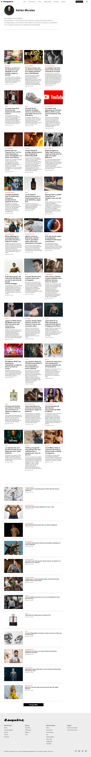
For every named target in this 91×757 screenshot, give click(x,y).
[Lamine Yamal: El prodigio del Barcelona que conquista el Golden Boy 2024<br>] (33, 139)
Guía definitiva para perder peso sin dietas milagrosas (41, 525)
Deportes (63, 1)
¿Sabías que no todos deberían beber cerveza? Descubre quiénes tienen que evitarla (42, 579)
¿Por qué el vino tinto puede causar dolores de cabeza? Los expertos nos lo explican (43, 561)
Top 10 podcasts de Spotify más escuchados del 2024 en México (52, 408)
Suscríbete (79, 1)
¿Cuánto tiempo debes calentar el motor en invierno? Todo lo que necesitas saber (33, 323)
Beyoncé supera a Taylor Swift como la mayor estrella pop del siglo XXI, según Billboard (53, 153)
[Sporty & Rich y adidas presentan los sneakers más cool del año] (53, 184)
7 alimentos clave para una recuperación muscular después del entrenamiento (53, 364)
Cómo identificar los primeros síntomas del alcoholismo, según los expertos (33, 408)
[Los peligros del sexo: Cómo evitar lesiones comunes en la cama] (53, 57)
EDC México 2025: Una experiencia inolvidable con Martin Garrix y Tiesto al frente (13, 365)
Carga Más (33, 705)
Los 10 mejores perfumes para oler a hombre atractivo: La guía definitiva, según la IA (33, 198)
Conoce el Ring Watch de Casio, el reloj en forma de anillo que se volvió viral (43, 633)
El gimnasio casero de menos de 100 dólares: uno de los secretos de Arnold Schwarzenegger (13, 280)
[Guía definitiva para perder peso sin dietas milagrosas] (13, 530)
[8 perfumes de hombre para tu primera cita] (13, 620)
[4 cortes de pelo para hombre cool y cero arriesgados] (33, 266)
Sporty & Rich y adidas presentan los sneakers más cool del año (53, 197)
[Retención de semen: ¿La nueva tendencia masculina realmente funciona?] (13, 656)
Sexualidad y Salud (49, 65)
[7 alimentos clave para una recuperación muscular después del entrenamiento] (53, 350)
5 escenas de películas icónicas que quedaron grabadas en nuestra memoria (42, 543)
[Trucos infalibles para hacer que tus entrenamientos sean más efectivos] (13, 602)
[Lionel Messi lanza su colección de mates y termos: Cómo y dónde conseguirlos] (53, 437)
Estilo (24, 1)
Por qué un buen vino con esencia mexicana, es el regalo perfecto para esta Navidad (33, 70)
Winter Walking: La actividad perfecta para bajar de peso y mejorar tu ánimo (12, 238)
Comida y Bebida (47, 1)
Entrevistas (56, 1)
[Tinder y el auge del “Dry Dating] (33, 437)
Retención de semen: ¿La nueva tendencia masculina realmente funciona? (41, 651)
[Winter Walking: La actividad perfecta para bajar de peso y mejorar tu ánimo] (13, 225)
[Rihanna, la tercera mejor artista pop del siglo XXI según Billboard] (13, 692)
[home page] (8, 2)
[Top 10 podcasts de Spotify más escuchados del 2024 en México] (53, 395)
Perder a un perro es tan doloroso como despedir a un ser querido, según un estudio (12, 71)
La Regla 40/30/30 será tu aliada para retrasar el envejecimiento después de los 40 (12, 198)
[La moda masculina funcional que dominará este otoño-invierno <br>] (13, 97)
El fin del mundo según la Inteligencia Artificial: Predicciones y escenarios (53, 238)
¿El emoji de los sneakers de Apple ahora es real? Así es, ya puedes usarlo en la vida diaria (33, 111)
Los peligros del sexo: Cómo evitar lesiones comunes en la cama (52, 69)
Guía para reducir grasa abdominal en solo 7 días (39, 507)
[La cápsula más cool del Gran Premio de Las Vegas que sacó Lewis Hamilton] (13, 437)
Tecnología (27, 318)
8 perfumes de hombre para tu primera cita (37, 615)
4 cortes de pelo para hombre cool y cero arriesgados (33, 278)
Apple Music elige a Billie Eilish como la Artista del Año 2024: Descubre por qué (43, 669)
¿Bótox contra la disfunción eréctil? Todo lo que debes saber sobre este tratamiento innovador (33, 239)
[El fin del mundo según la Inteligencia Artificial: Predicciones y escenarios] (53, 225)
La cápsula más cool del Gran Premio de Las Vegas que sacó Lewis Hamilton (13, 450)
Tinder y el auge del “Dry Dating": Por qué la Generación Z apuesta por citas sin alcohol (33, 451)
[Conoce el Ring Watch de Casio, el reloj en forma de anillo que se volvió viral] (13, 638)
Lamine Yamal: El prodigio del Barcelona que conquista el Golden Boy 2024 (33, 153)
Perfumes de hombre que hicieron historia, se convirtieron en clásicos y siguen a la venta (13, 409)
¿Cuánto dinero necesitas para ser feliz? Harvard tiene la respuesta (42, 489)
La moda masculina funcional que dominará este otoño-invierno (13, 111)
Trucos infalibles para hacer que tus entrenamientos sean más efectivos (42, 597)
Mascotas (7, 65)
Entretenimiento (32, 1)
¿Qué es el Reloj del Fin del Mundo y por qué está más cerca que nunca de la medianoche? (13, 324)
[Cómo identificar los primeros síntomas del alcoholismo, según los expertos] (33, 395)
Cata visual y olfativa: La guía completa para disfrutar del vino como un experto (53, 279)
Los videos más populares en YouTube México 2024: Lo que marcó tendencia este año (53, 111)
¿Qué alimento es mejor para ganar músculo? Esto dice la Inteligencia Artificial (53, 323)
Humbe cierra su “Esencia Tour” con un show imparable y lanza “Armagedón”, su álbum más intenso (13, 153)
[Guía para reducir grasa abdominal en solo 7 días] (13, 512)
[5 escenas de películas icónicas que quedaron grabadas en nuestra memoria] (13, 548)
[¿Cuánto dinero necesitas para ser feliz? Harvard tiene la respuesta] (13, 494)
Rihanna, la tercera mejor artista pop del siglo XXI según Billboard (41, 687)
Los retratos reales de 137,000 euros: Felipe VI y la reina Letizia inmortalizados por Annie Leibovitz (33, 365)
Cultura (47, 234)
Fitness (39, 1)
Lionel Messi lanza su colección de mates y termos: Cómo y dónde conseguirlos (53, 450)
